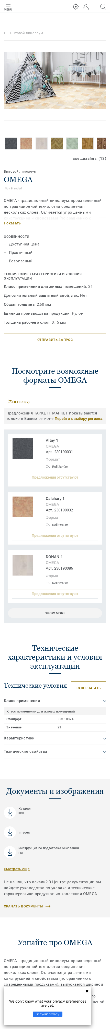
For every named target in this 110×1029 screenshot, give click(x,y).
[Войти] (86, 7)
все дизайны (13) (89, 158)
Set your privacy (47, 1014)
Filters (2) (21, 402)
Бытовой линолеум (26, 33)
